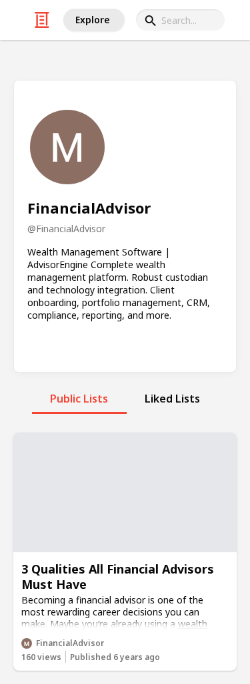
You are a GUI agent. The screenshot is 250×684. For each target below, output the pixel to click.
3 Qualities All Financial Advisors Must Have (117, 576)
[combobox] (180, 20)
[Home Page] (42, 20)
